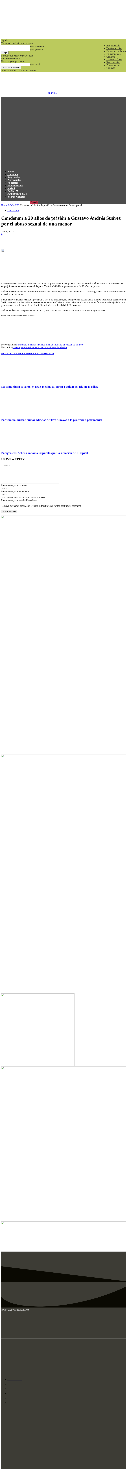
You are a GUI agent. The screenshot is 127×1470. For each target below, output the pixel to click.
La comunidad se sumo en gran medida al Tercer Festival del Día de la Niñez (49, 386)
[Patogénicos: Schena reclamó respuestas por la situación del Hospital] (18, 447)
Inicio (10, 171)
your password (37, 49)
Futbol (11, 188)
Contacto (110, 56)
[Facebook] (6, 244)
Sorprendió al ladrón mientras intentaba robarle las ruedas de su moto (49, 344)
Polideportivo (15, 185)
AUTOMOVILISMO (17, 194)
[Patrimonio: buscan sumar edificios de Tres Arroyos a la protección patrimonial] (18, 414)
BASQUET (12, 191)
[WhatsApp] (40, 244)
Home (4, 205)
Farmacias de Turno (116, 51)
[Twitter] (17, 244)
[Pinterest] (29, 244)
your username (37, 46)
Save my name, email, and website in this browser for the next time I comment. (42, 506)
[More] (51, 244)
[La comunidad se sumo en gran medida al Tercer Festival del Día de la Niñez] (18, 380)
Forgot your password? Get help (17, 55)
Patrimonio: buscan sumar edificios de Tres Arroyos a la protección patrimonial (51, 420)
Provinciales (14, 180)
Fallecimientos (113, 54)
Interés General (16, 196)
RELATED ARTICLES (14, 353)
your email (35, 64)
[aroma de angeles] (37, 1065)
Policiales (12, 182)
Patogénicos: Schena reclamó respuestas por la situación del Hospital (44, 453)
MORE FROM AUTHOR (40, 353)
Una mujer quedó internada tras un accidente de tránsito (40, 347)
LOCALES (12, 174)
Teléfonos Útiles (114, 48)
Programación (113, 45)
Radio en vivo (113, 62)
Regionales (13, 177)
